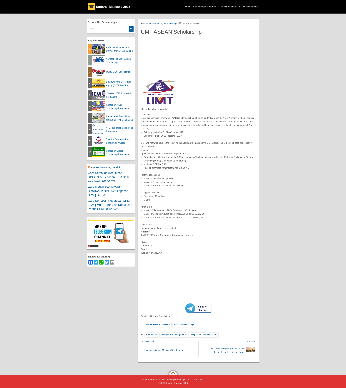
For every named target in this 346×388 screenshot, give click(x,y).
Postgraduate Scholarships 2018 (203, 335)
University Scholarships (184, 324)
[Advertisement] (199, 60)
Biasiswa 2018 (152, 335)
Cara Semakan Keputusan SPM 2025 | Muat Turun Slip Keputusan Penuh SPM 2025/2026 (110, 205)
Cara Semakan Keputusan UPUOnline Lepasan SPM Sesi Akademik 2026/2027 (108, 177)
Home (187, 7)
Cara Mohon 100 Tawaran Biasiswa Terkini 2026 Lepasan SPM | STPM (108, 191)
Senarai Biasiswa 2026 (113, 7)
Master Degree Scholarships (158, 324)
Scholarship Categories (204, 7)
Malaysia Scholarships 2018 (174, 335)
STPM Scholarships (248, 7)
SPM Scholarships (227, 7)
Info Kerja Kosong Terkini (105, 167)
